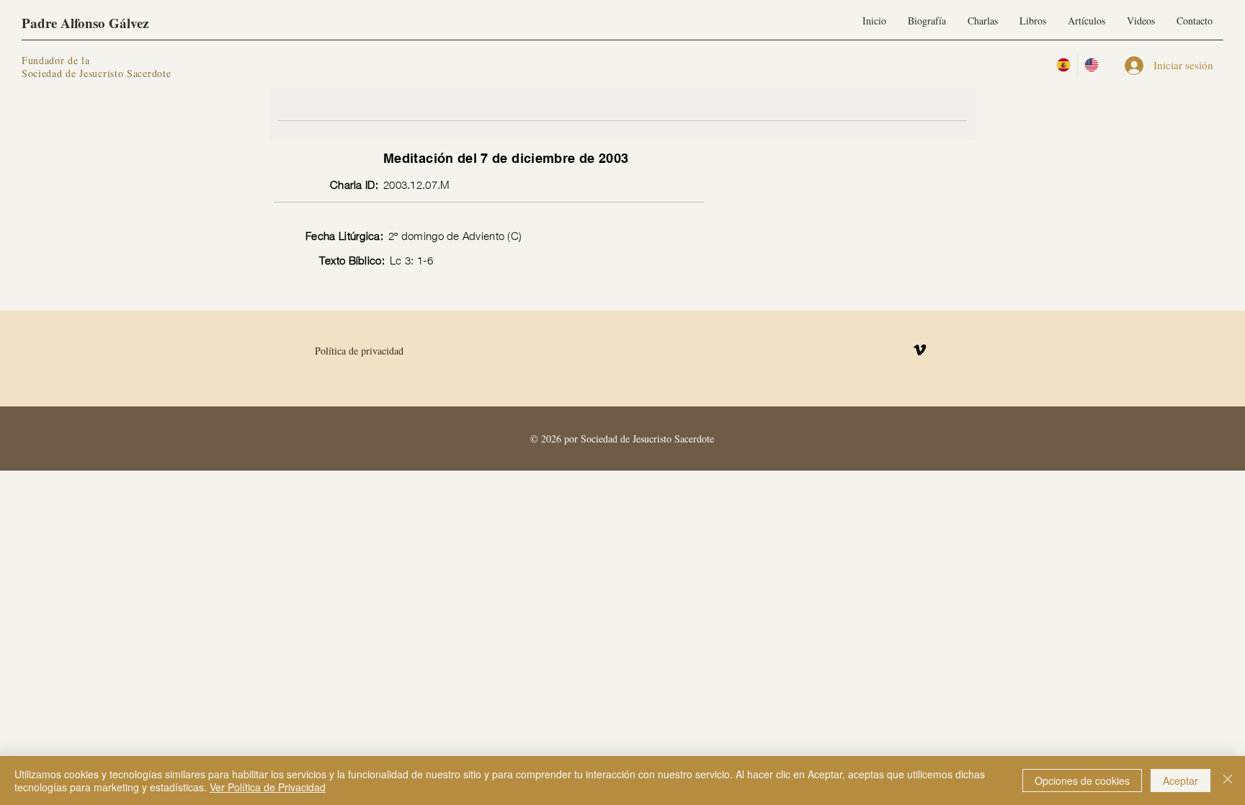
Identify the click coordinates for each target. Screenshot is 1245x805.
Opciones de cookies (1082, 780)
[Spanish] (1063, 64)
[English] (1091, 64)
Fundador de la (56, 60)
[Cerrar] (1227, 780)
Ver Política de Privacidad (268, 787)
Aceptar (1180, 780)
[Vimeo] (919, 350)
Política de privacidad (359, 350)
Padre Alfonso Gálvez (85, 22)
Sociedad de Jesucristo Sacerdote (96, 73)
